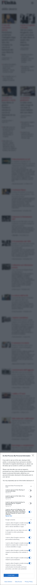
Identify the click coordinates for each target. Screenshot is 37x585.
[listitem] (18, 486)
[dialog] (18, 518)
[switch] (30, 490)
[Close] (33, 456)
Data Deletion (8, 581)
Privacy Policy (29, 581)
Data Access (18, 581)
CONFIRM (11, 575)
